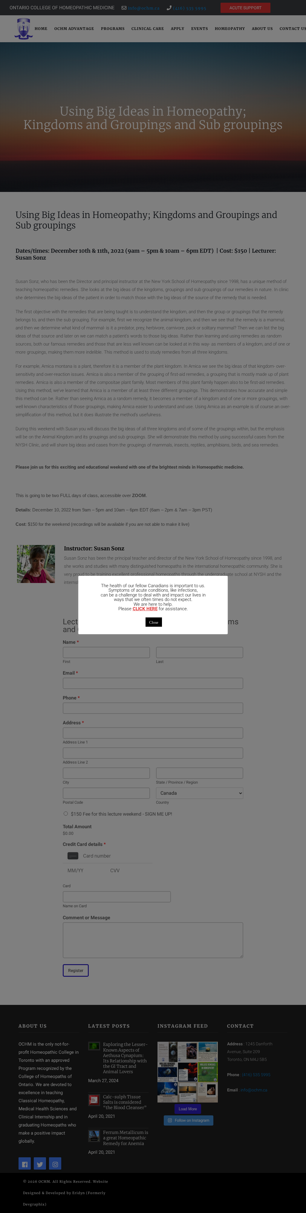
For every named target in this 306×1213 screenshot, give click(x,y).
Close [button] (153, 622)
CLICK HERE (145, 609)
